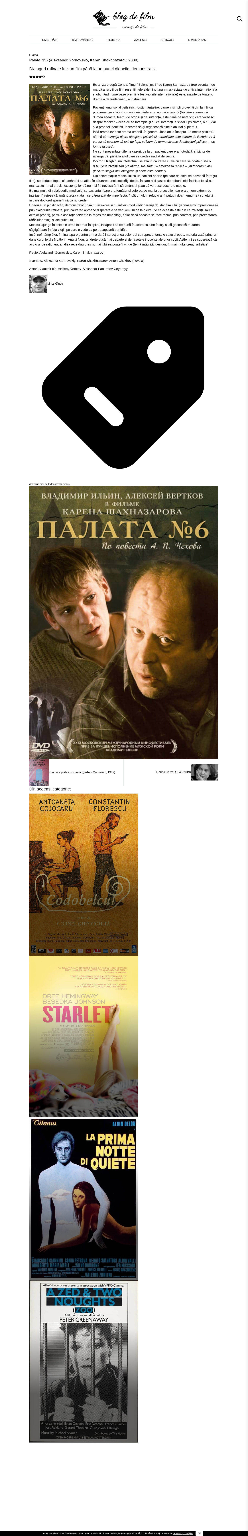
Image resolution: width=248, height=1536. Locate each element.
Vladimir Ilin (47, 269)
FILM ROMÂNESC (82, 39)
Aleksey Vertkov (69, 269)
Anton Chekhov (120, 261)
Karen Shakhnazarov (88, 252)
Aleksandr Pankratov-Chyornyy (105, 269)
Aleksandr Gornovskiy (55, 252)
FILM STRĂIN (48, 39)
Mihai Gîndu (55, 283)
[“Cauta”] (239, 17)
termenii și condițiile (183, 1533)
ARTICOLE (167, 39)
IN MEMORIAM (197, 39)
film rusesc (64, 484)
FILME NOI (113, 39)
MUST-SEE (140, 39)
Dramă (33, 55)
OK (199, 1533)
